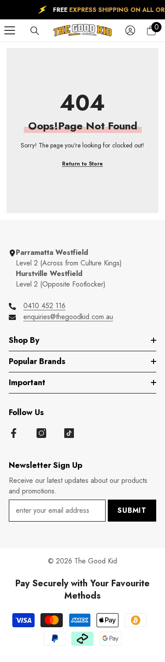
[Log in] (130, 30)
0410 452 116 (44, 306)
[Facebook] (13, 433)
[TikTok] (69, 433)
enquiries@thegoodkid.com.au (68, 317)
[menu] (9, 30)
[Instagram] (41, 433)
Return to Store (82, 164)
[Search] (34, 31)
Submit (132, 510)
